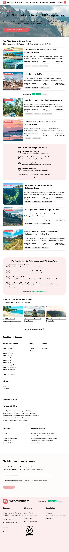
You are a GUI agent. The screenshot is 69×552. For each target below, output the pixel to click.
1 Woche (31, 348)
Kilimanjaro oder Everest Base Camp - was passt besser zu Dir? (21, 415)
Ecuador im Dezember (9, 374)
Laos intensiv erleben (37, 443)
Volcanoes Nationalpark (10, 438)
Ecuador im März (8, 353)
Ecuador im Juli (7, 362)
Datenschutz (49, 518)
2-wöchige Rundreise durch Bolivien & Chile (43, 436)
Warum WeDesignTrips (30, 521)
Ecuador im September (9, 367)
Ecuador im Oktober (9, 369)
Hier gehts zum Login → (10, 532)
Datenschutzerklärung (18, 480)
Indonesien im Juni (8, 436)
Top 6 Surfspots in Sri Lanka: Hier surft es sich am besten (19, 413)
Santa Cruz (45, 348)
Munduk (5, 433)
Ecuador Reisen (11, 11)
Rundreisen (6, 386)
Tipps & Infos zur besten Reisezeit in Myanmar (16, 418)
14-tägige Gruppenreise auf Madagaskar (43, 433)
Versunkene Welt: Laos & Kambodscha (42, 440)
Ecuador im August (8, 365)
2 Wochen (32, 351)
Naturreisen (6, 388)
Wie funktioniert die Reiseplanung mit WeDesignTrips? (34, 174)
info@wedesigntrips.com (10, 522)
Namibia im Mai (7, 440)
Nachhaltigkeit (28, 518)
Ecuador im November (9, 372)
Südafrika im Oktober (9, 443)
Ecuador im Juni (7, 360)
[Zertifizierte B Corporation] (34, 531)
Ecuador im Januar (8, 348)
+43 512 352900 (7, 520)
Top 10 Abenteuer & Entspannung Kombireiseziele (12, 320)
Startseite (5, 11)
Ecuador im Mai (7, 358)
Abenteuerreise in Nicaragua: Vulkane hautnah (44, 438)
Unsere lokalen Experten (31, 516)
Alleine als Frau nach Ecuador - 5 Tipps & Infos (56, 320)
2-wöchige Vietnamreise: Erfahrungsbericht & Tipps (18, 411)
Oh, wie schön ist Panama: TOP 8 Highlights (15, 420)
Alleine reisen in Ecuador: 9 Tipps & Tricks (32, 320)
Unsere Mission (28, 513)
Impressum (49, 513)
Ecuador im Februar (8, 351)
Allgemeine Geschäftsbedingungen (56, 516)
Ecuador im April (7, 355)
